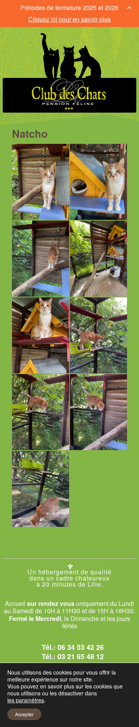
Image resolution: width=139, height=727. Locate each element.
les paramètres (25, 700)
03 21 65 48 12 (81, 656)
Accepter (24, 714)
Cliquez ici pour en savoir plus (69, 19)
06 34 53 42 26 (81, 647)
